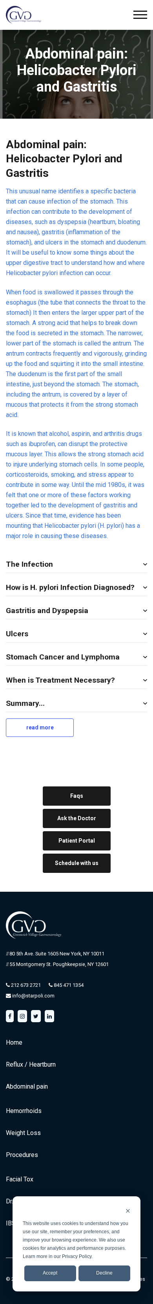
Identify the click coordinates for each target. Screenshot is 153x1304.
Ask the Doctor (76, 818)
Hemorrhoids (24, 1111)
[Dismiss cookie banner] (128, 1211)
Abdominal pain (27, 1086)
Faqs (76, 796)
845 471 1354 (68, 985)
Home (14, 1042)
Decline (104, 1273)
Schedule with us (76, 863)
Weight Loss (23, 1133)
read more (41, 730)
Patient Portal (76, 840)
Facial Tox (19, 1179)
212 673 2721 (25, 985)
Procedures (22, 1155)
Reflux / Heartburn (31, 1064)
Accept (50, 1273)
